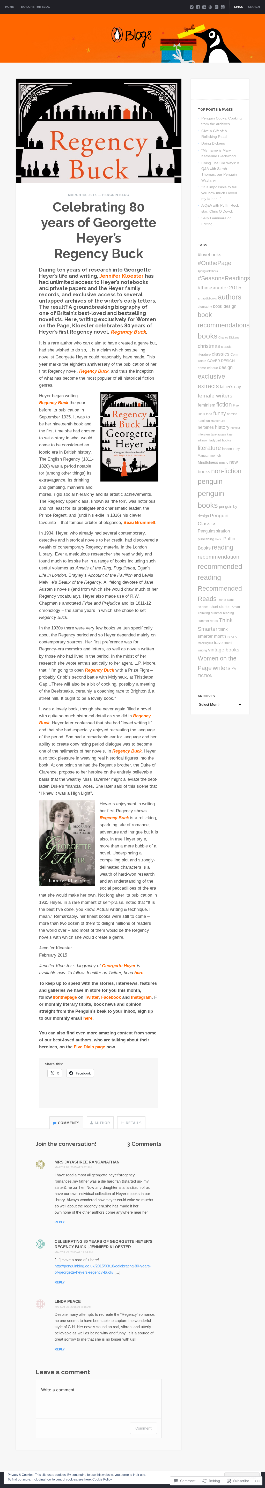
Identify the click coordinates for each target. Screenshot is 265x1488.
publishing (206, 539)
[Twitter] (192, 7)
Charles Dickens (228, 337)
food (209, 414)
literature (209, 448)
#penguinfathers (208, 271)
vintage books (223, 649)
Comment (143, 1428)
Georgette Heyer (119, 965)
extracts (208, 386)
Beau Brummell (139, 522)
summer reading (222, 613)
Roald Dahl (226, 600)
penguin (210, 481)
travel (218, 643)
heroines (206, 427)
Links (238, 6)
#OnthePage (214, 263)
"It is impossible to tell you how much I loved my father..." (219, 193)
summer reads (208, 620)
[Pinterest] (210, 7)
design (226, 367)
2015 (235, 287)
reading (222, 547)
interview (204, 434)
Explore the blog (35, 6)
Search (254, 6)
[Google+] (216, 7)
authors (229, 297)
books (207, 336)
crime (202, 368)
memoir (215, 455)
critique (212, 368)
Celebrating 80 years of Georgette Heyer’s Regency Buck (98, 230)
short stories (220, 607)
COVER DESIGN (221, 361)
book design (224, 306)
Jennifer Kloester (121, 276)
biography (205, 307)
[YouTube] (223, 7)
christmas (209, 346)
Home (9, 6)
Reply (60, 1222)
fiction (224, 404)
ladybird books (220, 440)
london (227, 449)
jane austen (218, 434)
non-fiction (226, 471)
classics (221, 354)
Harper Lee (218, 420)
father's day (230, 386)
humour (235, 427)
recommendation (218, 557)
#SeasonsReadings (224, 278)
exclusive (211, 376)
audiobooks (209, 298)
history (222, 427)
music (223, 462)
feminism (206, 405)
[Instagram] (204, 7)
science (203, 607)
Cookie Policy (102, 1479)
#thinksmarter (213, 287)
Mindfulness (208, 462)
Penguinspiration (214, 531)
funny (219, 413)
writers (222, 668)
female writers (215, 396)
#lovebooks (209, 254)
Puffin (218, 539)
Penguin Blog (115, 195)
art (199, 298)
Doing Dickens (213, 143)
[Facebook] (198, 7)
